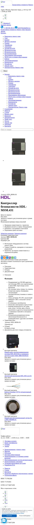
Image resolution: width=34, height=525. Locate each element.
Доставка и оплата (10, 441)
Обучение (8, 124)
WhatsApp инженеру (7, 233)
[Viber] (10, 258)
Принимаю (9, 515)
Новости (7, 110)
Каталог (3, 33)
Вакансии (8, 116)
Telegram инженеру (20, 233)
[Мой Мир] (7, 258)
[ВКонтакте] (2, 258)
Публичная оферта (11, 475)
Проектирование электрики (13, 461)
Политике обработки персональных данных (13, 513)
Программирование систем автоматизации (18, 460)
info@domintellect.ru (23, 28)
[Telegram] (15, 258)
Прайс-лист (8, 119)
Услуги (7, 121)
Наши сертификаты (11, 443)
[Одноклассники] (4, 258)
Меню (5, 71)
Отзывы (7, 444)
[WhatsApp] (12, 258)
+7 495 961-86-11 (9, 28)
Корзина (6, 23)
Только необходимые (24, 515)
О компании (8, 109)
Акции (7, 446)
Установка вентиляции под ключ (15, 463)
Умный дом (8, 123)
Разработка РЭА (10, 465)
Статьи (7, 112)
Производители (10, 117)
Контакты (8, 126)
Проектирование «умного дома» (15, 449)
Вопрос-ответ (9, 114)
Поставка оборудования (12, 455)
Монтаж (7, 451)
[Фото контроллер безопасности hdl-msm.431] (19, 160)
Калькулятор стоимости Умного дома (13, 29)
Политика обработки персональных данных (19, 473)
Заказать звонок (6, 25)
